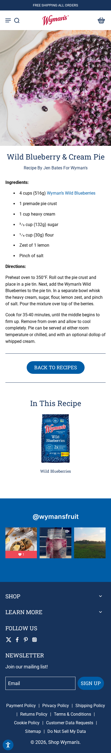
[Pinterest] (26, 639)
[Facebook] (17, 639)
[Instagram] (34, 639)
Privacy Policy (55, 705)
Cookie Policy (27, 722)
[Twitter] (8, 639)
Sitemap (33, 731)
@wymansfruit (56, 516)
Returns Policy (33, 714)
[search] (17, 20)
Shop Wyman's (63, 742)
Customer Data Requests (69, 722)
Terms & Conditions (72, 714)
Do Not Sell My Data (66, 731)
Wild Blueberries (55, 471)
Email (14, 683)
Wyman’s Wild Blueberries (71, 193)
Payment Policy (21, 705)
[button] (100, 20)
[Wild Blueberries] (55, 439)
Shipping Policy (90, 705)
